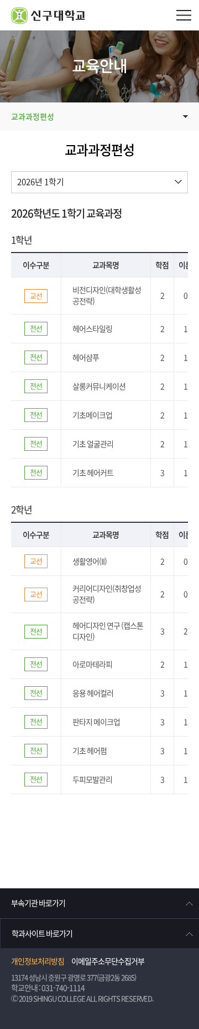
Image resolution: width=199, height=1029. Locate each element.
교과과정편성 (32, 117)
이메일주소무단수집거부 (107, 961)
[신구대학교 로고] (105, 15)
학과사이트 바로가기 (42, 934)
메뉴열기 (184, 15)
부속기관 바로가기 (38, 903)
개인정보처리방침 (37, 961)
